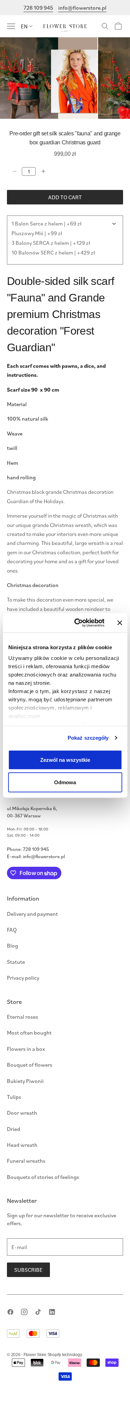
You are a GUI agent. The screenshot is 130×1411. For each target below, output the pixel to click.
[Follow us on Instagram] (24, 1311)
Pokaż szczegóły (88, 738)
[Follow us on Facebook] (10, 1311)
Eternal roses (22, 1016)
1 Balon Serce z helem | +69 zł (46, 223)
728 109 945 (38, 7)
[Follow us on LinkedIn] (52, 1311)
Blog (12, 945)
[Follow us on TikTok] (38, 1311)
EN (24, 26)
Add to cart (65, 197)
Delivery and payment (32, 913)
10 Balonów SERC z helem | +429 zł (53, 252)
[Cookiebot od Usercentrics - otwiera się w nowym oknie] (77, 622)
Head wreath (22, 1144)
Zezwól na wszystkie (65, 759)
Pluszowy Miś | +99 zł (36, 233)
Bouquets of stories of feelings (43, 1176)
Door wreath (22, 1112)
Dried (13, 1128)
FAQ (12, 929)
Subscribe (28, 1269)
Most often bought (29, 1032)
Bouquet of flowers (29, 1064)
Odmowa (65, 782)
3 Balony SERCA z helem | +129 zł (50, 243)
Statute (16, 961)
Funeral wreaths (26, 1160)
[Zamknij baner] (119, 622)
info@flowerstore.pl (82, 7)
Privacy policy (23, 977)
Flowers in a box (26, 1048)
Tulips (14, 1096)
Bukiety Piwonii (25, 1080)
